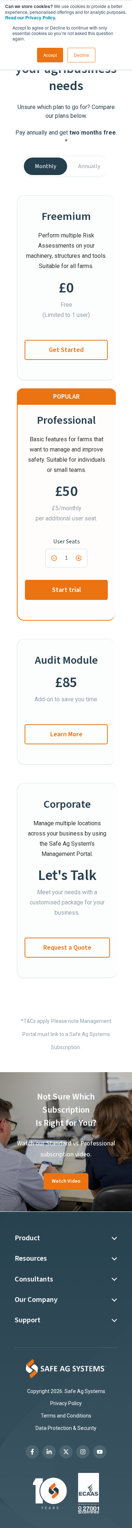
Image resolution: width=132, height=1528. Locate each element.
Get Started (66, 349)
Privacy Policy (66, 1403)
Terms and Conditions (66, 1416)
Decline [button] (81, 55)
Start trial (66, 589)
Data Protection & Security (66, 1428)
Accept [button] (50, 55)
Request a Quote (67, 947)
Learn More (66, 734)
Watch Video (66, 1181)
